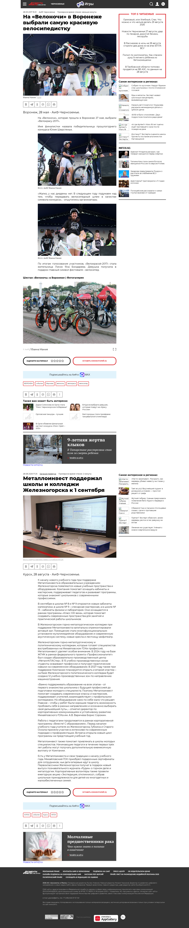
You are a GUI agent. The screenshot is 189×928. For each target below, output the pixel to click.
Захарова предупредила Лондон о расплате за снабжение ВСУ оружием (146, 173)
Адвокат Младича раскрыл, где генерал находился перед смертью (147, 153)
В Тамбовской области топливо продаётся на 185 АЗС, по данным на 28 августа (142, 69)
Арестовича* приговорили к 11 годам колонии (147, 182)
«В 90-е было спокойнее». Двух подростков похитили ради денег (147, 116)
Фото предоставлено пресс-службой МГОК (43, 559)
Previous (29, 309)
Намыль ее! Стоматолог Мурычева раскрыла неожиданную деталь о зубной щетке (147, 107)
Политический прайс (52, 877)
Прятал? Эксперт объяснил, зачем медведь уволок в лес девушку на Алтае (147, 520)
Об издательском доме (139, 871)
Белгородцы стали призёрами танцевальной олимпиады (96, 415)
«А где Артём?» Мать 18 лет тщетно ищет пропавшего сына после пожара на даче (147, 126)
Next (111, 309)
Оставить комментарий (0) (94, 361)
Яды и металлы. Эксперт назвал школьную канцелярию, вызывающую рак (146, 97)
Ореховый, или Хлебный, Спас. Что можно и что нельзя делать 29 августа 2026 (142, 22)
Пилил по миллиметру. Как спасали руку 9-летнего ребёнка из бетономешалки (142, 57)
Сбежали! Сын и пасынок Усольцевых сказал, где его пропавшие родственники (148, 510)
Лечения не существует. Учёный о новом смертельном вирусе (146, 528)
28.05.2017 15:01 (29, 12)
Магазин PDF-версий (93, 874)
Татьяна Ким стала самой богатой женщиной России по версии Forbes (147, 163)
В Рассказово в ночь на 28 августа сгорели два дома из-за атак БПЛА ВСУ (142, 46)
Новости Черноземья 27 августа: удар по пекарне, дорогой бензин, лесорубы (142, 34)
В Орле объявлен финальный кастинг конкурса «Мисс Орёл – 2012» (50, 426)
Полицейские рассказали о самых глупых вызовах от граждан (146, 192)
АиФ (39, 97)
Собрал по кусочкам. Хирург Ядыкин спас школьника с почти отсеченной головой (148, 87)
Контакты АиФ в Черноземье (76, 871)
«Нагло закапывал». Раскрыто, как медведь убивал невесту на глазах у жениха (147, 481)
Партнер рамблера (83, 917)
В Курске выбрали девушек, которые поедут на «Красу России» (95, 407)
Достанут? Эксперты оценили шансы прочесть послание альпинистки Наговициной (148, 136)
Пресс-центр (119, 871)
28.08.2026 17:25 (30, 474)
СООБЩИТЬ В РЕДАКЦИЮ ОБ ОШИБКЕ (82, 877)
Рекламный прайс (51, 871)
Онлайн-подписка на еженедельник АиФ (62, 874)
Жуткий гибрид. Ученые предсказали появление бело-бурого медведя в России (148, 500)
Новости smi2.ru (33, 465)
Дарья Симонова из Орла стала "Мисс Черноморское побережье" (51, 406)
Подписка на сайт (101, 871)
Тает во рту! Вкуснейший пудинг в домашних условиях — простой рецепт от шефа (147, 490)
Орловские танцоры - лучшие (49, 414)
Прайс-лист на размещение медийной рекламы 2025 (134, 874)
